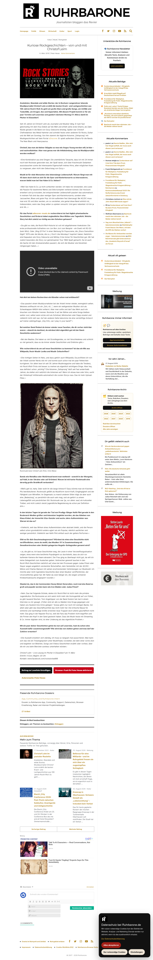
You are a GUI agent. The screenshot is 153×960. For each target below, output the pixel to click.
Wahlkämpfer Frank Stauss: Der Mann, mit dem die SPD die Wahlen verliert (119, 227)
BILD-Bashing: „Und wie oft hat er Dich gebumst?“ (117, 490)
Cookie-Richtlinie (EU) (64, 947)
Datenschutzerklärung (43, 947)
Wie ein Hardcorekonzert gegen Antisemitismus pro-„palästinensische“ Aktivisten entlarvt (117, 450)
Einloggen (59, 724)
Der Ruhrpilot (109, 121)
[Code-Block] (52, 901)
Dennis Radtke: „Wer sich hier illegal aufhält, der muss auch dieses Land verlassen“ (119, 145)
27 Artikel (26, 711)
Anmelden (90, 887)
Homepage (24, 31)
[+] (58, 901)
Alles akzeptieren (111, 945)
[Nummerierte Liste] (42, 901)
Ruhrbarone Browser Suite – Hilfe (90, 947)
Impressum (26, 947)
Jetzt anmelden (117, 66)
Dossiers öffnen (109, 426)
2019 (128, 419)
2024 (121, 414)
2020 (121, 419)
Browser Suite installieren (117, 345)
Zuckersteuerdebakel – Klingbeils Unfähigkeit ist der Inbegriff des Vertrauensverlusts (117, 88)
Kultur (62, 31)
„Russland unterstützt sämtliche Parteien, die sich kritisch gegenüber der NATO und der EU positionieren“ (118, 115)
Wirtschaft (52, 31)
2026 (106, 414)
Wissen (42, 31)
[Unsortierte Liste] (45, 901)
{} (55, 901)
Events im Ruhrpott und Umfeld (34, 941)
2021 (113, 419)
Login (77, 31)
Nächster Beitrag (75, 829)
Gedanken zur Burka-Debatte (117, 366)
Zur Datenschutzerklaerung (113, 938)
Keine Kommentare (68, 53)
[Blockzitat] (49, 901)
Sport (70, 31)
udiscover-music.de (41, 213)
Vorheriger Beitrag (38, 829)
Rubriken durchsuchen (112, 424)
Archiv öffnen (117, 408)
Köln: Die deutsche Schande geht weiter (117, 470)
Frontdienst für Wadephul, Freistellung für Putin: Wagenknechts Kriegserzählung (118, 101)
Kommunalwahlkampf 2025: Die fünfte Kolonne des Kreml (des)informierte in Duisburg (118, 193)
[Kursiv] (33, 901)
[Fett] (30, 901)
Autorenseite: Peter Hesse (33, 678)
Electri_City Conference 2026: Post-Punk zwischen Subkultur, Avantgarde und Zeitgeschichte (44, 800)
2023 (128, 414)
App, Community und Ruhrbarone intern (41, 699)
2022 (106, 419)
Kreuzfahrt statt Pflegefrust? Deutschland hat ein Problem (115, 94)
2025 (113, 414)
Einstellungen (137, 952)
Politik (33, 31)
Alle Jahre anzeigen (110, 429)
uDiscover (53, 138)
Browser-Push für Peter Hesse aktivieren (73, 670)
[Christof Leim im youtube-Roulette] (26, 754)
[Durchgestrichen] (39, 901)
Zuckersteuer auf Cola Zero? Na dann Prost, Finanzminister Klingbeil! (119, 163)
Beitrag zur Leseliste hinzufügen (36, 670)
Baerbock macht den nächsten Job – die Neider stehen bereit (118, 125)
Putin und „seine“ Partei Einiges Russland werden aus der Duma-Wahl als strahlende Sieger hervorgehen (118, 108)
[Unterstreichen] (36, 901)
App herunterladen (117, 340)
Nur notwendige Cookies (114, 952)
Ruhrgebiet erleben (57, 941)
